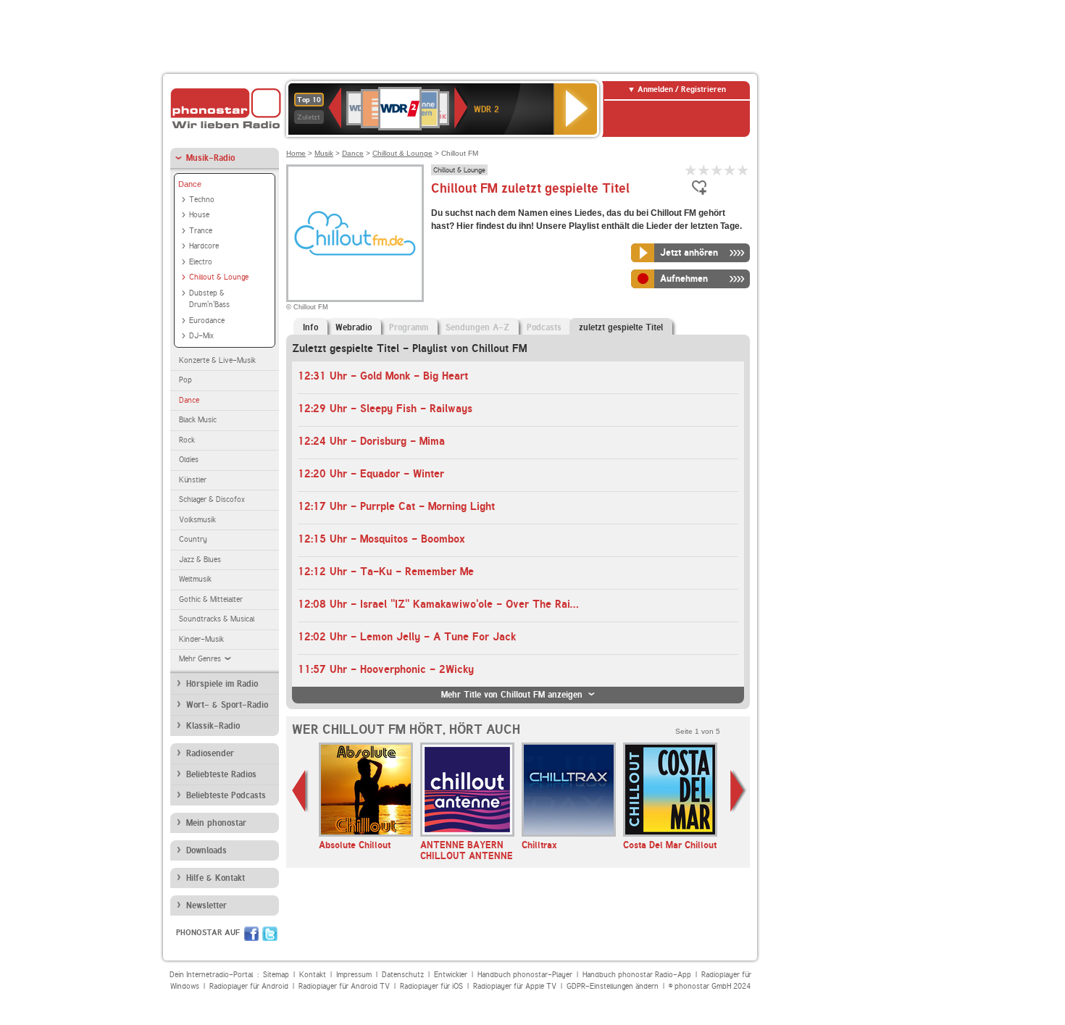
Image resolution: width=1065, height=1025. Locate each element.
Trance (200, 230)
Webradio (353, 327)
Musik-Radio (210, 158)
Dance (189, 184)
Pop (185, 380)
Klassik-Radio (213, 726)
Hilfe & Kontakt (215, 878)
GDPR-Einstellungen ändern (613, 986)
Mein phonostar (216, 823)
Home (296, 153)
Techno (201, 199)
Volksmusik (197, 519)
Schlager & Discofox (212, 499)
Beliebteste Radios (221, 774)
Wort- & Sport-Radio (227, 705)
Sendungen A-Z (477, 327)
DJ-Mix (201, 335)
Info (310, 327)
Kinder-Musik (201, 639)
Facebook (251, 933)
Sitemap (276, 974)
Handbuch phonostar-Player (524, 974)
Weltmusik (195, 579)
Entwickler (450, 974)
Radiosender (210, 753)
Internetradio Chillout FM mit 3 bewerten (717, 169)
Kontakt (312, 974)
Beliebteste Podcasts (226, 795)
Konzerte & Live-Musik (217, 360)
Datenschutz (403, 974)
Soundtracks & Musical (216, 619)
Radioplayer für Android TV (344, 986)
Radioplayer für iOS (431, 986)
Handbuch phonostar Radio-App (636, 974)
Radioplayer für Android (248, 986)
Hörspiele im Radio (222, 684)
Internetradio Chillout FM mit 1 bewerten (691, 169)
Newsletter (206, 905)
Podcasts (544, 327)
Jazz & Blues (200, 559)
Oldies (189, 459)
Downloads (206, 850)
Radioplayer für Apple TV (514, 986)
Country (193, 539)
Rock (187, 440)
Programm (408, 327)
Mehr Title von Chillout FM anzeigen (511, 695)
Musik (323, 153)
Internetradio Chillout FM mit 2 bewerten (704, 169)
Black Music (198, 419)
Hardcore (204, 246)
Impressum (354, 974)
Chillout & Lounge (218, 277)
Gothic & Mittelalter (211, 599)
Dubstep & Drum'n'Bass (209, 299)
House (199, 214)
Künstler (192, 480)
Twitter (269, 933)
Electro (200, 262)
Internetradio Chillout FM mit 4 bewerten (730, 169)
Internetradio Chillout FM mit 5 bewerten (743, 169)
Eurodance (207, 320)
